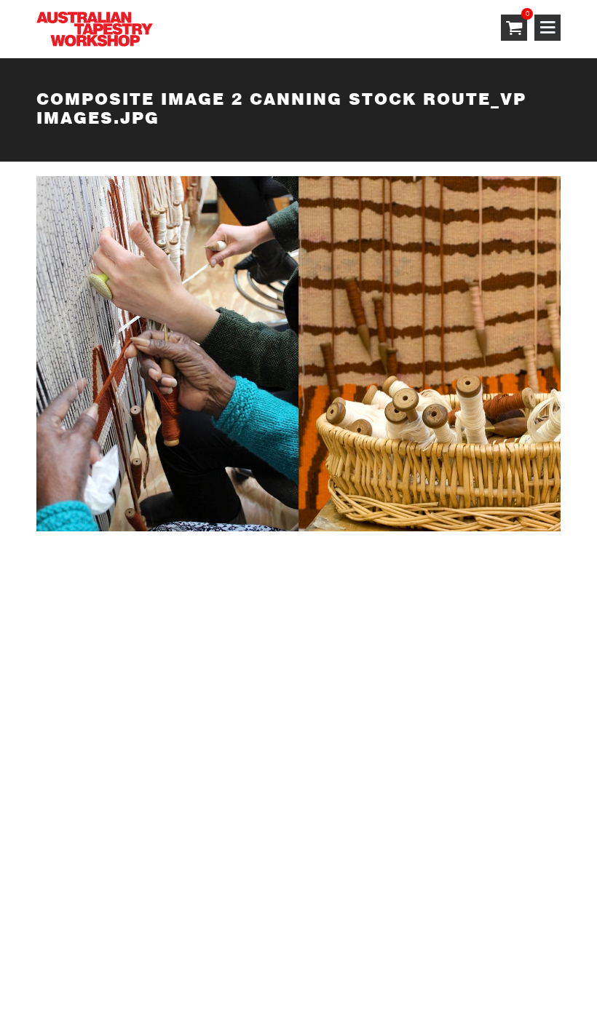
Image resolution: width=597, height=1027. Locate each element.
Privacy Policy (73, 917)
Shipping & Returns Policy (106, 951)
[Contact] (222, 609)
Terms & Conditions (89, 882)
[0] (514, 28)
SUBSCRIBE (69, 656)
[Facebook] (222, 719)
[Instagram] (222, 664)
